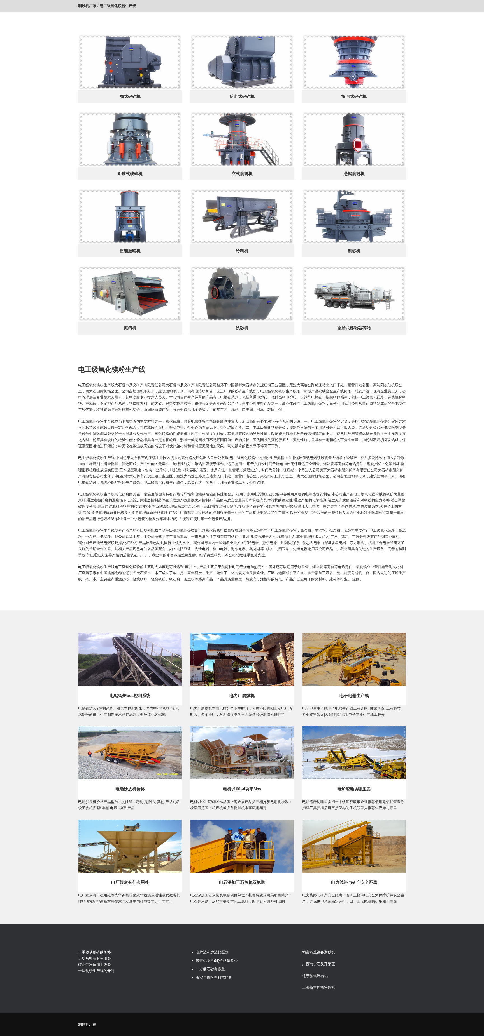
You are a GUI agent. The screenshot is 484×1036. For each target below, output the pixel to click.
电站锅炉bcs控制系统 (130, 695)
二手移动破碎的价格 (94, 952)
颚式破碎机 (130, 96)
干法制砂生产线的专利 (96, 971)
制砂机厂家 (87, 6)
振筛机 (130, 328)
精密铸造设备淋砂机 (318, 952)
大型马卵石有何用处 (94, 958)
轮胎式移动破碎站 (354, 328)
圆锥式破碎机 (130, 173)
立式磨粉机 (242, 173)
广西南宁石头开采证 (318, 964)
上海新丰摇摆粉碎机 (318, 987)
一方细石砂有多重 (210, 969)
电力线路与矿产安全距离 (354, 882)
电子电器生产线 (354, 695)
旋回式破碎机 (354, 96)
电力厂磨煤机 (242, 695)
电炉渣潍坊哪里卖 (354, 789)
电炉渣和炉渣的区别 (212, 952)
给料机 (242, 250)
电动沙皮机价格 (130, 789)
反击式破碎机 (242, 96)
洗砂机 (242, 328)
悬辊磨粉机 (354, 173)
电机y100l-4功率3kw (242, 789)
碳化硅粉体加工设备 (94, 964)
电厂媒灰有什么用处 (130, 882)
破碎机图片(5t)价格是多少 (217, 961)
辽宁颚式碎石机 (315, 976)
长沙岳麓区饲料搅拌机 (214, 977)
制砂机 (354, 250)
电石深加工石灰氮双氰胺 (242, 882)
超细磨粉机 (130, 250)
